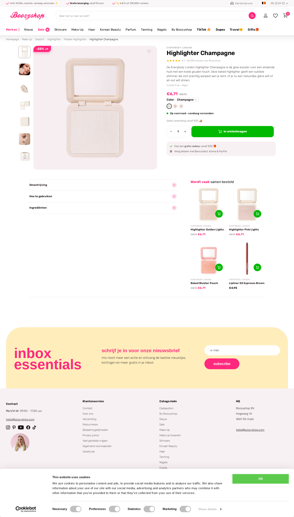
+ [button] (185, 131)
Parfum (131, 29)
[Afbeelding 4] (24, 104)
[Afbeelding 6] (24, 139)
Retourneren (90, 424)
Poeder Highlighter (75, 39)
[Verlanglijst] (149, 51)
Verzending (89, 419)
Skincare (60, 29)
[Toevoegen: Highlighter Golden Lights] (219, 214)
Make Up (77, 29)
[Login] (265, 16)
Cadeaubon (166, 408)
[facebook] (28, 427)
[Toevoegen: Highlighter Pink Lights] (257, 214)
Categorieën (168, 401)
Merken (12, 29)
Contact (87, 408)
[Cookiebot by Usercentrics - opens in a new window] (25, 509)
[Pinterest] (14, 427)
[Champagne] (169, 106)
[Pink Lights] (181, 106)
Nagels (162, 29)
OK (260, 478)
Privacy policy (91, 435)
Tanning (146, 29)
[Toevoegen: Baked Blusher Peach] (219, 267)
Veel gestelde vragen (95, 440)
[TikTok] (34, 427)
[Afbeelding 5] (24, 121)
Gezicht (39, 39)
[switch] (114, 509)
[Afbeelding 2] (24, 69)
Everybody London (179, 47)
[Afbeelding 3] (24, 87)
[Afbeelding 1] (24, 52)
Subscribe (221, 364)
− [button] (171, 131)
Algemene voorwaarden (97, 446)
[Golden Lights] (175, 106)
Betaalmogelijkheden (95, 429)
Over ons (88, 413)
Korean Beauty (110, 29)
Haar (91, 29)
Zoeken (252, 15)
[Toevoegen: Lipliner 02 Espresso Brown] (257, 267)
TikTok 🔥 (204, 29)
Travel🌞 (236, 29)
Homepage (12, 39)
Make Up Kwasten (170, 435)
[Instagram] (8, 427)
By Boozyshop (182, 29)
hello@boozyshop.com (20, 419)
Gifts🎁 (253, 29)
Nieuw (28, 29)
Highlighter (54, 39)
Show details (207, 509)
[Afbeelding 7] (24, 156)
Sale (161, 424)
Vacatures (89, 451)
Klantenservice (93, 401)
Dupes (220, 29)
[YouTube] (21, 427)
